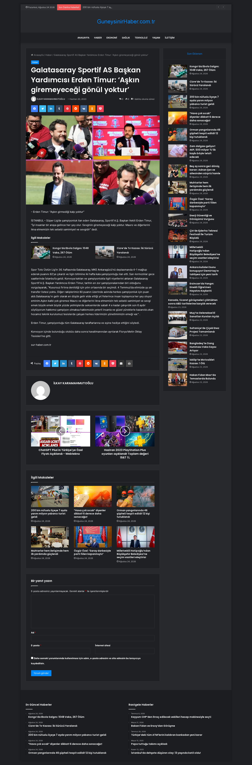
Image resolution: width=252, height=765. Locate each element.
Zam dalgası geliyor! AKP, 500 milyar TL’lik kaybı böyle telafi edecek (203, 151)
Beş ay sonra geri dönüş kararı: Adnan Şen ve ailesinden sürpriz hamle (205, 169)
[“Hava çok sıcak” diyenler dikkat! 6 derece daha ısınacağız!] (93, 496)
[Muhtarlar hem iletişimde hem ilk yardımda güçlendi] (50, 536)
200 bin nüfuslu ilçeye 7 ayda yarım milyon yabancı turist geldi (116, 7)
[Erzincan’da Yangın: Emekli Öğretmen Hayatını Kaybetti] (177, 288)
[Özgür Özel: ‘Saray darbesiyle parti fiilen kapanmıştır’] (93, 536)
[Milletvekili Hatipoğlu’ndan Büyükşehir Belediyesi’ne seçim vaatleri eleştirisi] (135, 536)
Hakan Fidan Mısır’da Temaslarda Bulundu (203, 376)
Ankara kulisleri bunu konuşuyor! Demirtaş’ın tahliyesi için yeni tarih (204, 270)
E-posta (36, 645)
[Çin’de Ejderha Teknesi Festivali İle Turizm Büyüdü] (177, 235)
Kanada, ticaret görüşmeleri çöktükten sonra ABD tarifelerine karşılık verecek (193, 301)
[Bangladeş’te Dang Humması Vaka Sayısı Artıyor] (177, 348)
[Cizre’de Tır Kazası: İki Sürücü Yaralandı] (104, 252)
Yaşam (156, 37)
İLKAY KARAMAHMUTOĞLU (51, 99)
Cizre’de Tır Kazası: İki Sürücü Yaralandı (203, 83)
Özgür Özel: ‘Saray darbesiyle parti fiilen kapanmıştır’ (92, 552)
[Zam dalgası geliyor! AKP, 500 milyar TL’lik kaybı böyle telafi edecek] (177, 150)
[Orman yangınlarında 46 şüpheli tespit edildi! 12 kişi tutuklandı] (135, 496)
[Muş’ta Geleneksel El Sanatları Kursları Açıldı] (177, 317)
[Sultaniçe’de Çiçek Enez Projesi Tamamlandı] (177, 332)
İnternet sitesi (102, 645)
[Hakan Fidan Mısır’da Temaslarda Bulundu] (177, 379)
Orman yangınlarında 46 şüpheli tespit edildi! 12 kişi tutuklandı (133, 514)
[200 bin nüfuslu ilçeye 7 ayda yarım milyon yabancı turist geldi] (50, 496)
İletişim (170, 37)
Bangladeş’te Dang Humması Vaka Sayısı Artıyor (203, 347)
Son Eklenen (194, 53)
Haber (98, 37)
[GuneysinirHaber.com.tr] (126, 21)
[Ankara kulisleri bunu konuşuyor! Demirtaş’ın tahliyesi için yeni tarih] (177, 271)
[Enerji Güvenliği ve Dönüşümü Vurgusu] (177, 220)
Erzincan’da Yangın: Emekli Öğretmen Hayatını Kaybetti (202, 287)
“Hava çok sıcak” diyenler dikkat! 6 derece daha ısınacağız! (90, 514)
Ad (33, 632)
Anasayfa (83, 37)
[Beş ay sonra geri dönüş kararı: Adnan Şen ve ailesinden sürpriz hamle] (177, 170)
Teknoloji (141, 37)
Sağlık (126, 37)
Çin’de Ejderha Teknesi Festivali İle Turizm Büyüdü (204, 234)
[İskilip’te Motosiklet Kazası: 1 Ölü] (177, 364)
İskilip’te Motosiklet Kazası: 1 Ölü (202, 361)
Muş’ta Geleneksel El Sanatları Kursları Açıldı (204, 314)
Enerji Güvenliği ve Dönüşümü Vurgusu (202, 217)
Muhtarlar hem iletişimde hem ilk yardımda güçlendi (50, 552)
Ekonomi (111, 37)
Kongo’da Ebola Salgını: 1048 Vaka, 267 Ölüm (204, 68)
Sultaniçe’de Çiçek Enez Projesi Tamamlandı (204, 329)
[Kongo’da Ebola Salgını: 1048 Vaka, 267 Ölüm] (40, 252)
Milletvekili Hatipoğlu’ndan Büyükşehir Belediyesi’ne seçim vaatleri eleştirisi (133, 554)
